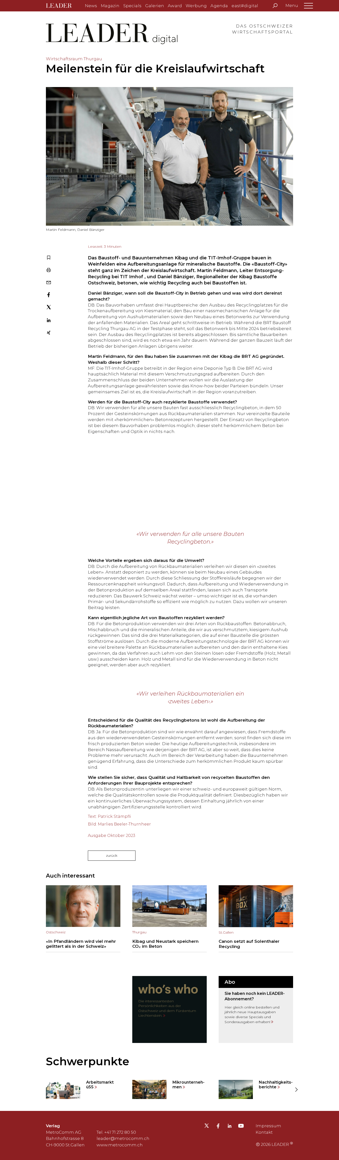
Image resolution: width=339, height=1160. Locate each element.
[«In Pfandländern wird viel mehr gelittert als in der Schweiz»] (83, 918)
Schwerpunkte (87, 1061)
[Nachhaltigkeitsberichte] (256, 1089)
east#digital (245, 5)
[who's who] (169, 1009)
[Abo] (256, 1009)
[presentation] (43, 1089)
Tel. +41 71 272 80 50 (116, 1132)
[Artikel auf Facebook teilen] (48, 295)
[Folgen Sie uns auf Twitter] (206, 1127)
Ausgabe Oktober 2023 (111, 835)
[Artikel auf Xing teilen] (48, 333)
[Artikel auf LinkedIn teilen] (48, 321)
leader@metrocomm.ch (123, 1138)
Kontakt (264, 1132)
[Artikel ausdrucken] (48, 270)
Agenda (219, 5)
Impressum (268, 1125)
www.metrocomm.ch (120, 1144)
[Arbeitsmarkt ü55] (83, 1089)
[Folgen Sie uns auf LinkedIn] (229, 1126)
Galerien (154, 5)
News (91, 5)
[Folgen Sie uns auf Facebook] (218, 1126)
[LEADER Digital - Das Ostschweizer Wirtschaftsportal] (62, 5)
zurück (111, 855)
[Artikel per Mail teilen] (48, 283)
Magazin (110, 5)
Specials (132, 5)
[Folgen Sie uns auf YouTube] (241, 1127)
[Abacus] (169, 488)
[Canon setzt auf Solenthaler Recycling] (256, 918)
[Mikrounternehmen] (169, 1089)
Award (175, 5)
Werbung (196, 5)
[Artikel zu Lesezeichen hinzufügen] (48, 258)
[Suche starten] (275, 5)
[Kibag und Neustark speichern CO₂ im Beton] (169, 918)
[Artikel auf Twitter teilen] (49, 308)
